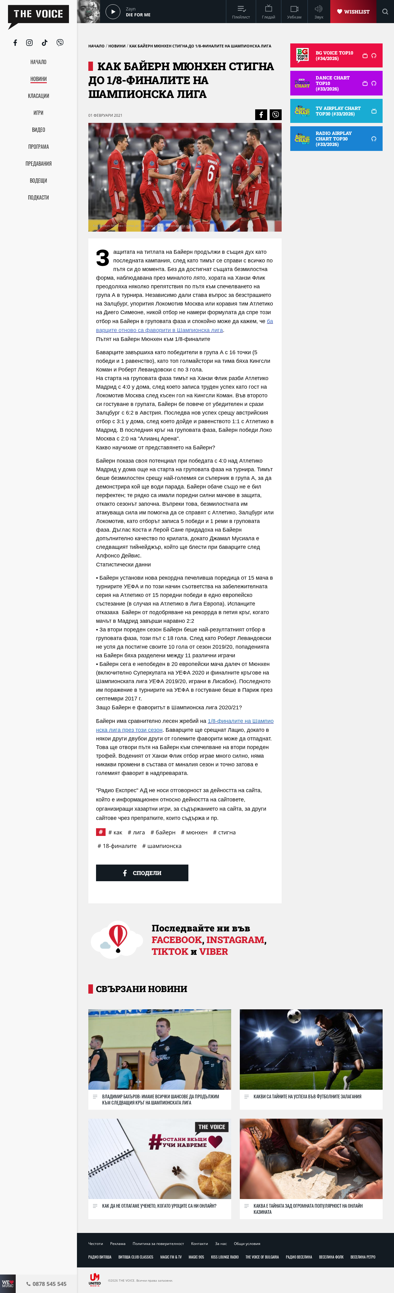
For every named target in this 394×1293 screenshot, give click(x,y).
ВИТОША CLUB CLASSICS (136, 1256)
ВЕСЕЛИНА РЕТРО (363, 1256)
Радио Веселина (299, 1256)
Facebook (177, 940)
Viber (213, 951)
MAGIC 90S (196, 1256)
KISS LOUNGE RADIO (225, 1256)
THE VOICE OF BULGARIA (262, 1256)
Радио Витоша (99, 1256)
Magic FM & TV (171, 1256)
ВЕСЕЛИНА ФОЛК (331, 1256)
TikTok (170, 951)
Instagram (235, 940)
